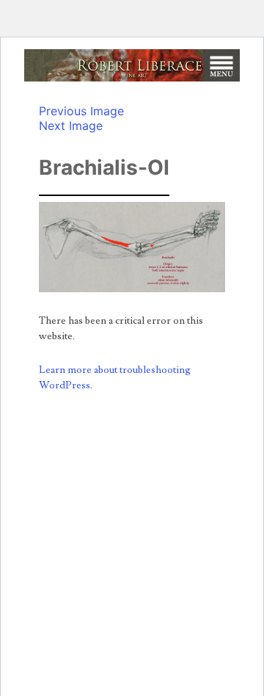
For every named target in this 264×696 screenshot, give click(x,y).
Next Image (71, 125)
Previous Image (81, 111)
